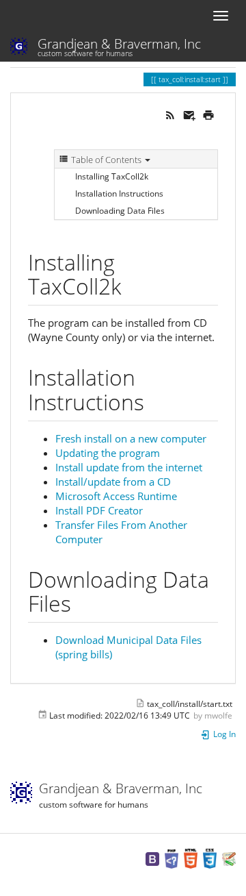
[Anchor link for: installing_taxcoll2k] (132, 285)
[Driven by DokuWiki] (229, 858)
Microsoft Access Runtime (116, 496)
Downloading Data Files (120, 210)
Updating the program (107, 453)
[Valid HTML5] (190, 858)
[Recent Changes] (170, 114)
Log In (223, 734)
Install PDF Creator (99, 510)
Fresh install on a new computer (130, 438)
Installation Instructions (119, 193)
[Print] (208, 114)
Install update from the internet (128, 467)
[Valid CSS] (210, 858)
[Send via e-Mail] (189, 114)
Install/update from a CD (113, 481)
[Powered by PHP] (171, 858)
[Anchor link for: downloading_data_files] (82, 602)
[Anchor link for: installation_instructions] (155, 401)
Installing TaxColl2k (111, 176)
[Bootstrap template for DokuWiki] (152, 858)
